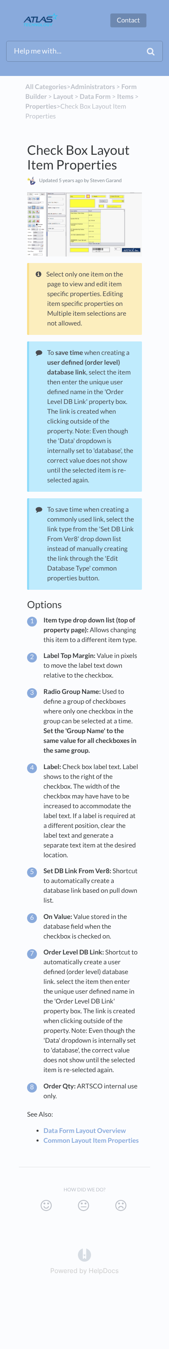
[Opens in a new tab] (84, 1254)
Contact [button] (128, 20)
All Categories (46, 87)
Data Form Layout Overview (84, 1131)
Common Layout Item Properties (91, 1140)
